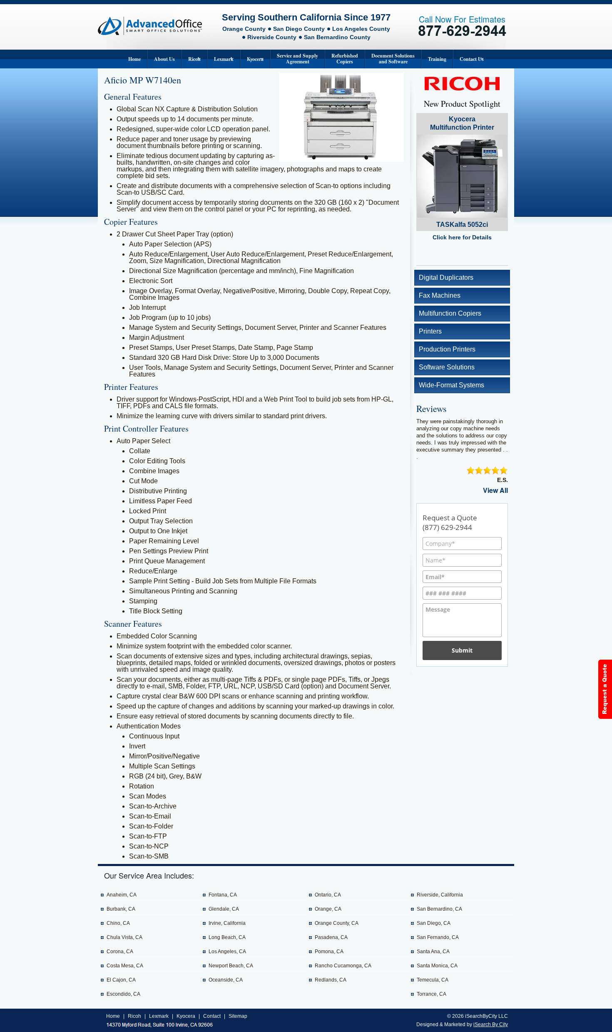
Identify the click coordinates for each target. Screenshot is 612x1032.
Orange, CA (328, 909)
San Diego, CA (433, 923)
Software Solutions (447, 367)
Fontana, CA (223, 895)
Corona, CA (120, 951)
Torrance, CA (431, 994)
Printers (430, 331)
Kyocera (255, 59)
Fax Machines (439, 295)
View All (495, 490)
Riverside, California (440, 895)
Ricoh (194, 59)
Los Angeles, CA (227, 951)
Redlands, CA (330, 980)
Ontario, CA (328, 895)
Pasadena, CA (331, 937)
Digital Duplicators (446, 277)
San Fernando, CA (438, 937)
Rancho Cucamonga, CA (343, 966)
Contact (212, 1016)
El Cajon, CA (121, 980)
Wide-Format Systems (451, 385)
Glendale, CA (224, 909)
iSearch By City (490, 1024)
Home (134, 59)
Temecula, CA (432, 980)
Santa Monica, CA (437, 966)
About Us (164, 59)
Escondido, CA (123, 994)
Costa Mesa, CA (125, 966)
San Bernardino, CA (439, 909)
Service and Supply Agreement (297, 58)
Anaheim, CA (122, 895)
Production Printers (447, 349)
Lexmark (224, 59)
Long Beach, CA (227, 937)
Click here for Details (462, 237)
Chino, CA (118, 923)
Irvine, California (227, 923)
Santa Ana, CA (433, 951)
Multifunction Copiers (450, 313)
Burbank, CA (121, 909)
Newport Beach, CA (231, 966)
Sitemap (238, 1016)
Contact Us (472, 59)
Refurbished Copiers (344, 58)
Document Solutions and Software (393, 58)
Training (437, 59)
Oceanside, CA (226, 980)
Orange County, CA (336, 923)
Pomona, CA (329, 951)
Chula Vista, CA (124, 937)
